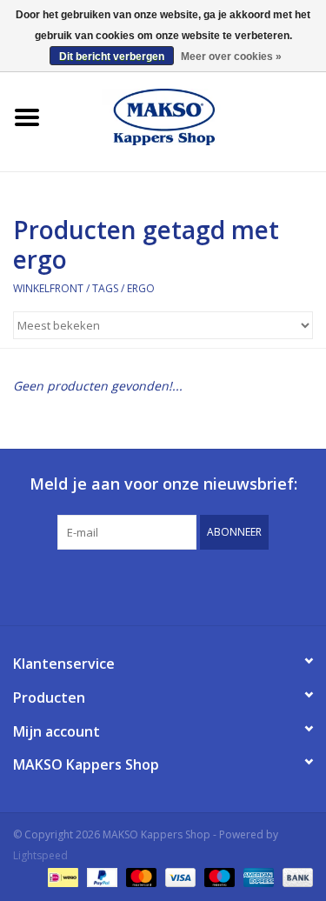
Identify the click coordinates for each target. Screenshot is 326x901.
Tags (105, 288)
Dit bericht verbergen (111, 56)
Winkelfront (48, 288)
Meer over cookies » (231, 56)
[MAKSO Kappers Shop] (190, 115)
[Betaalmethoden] (61, 877)
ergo (141, 288)
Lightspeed (40, 855)
